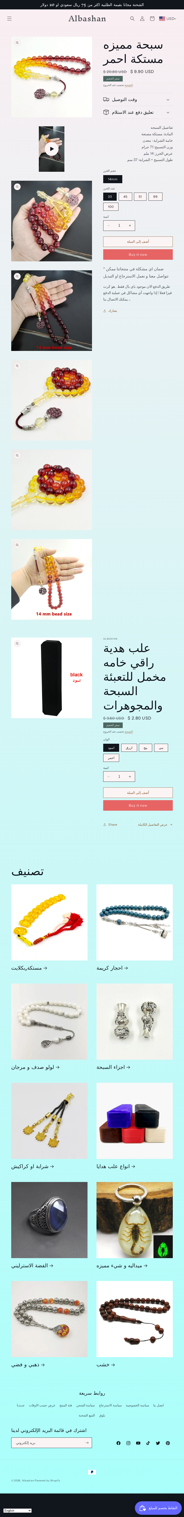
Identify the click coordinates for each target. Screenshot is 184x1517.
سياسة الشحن (85, 1405)
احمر (111, 758)
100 (111, 207)
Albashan (28, 1480)
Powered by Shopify (47, 1480)
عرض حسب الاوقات (42, 1405)
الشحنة (129, 85)
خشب (103, 1364)
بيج (145, 748)
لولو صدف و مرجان (32, 1067)
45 (125, 197)
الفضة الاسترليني (29, 1265)
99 (155, 197)
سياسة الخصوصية (137, 1405)
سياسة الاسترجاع (110, 1405)
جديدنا (21, 1405)
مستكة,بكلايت (26, 967)
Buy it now (138, 254)
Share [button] (112, 825)
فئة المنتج (65, 1405)
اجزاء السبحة (110, 1067)
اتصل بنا (158, 1405)
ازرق (129, 748)
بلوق (102, 1415)
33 (110, 197)
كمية (106, 216)
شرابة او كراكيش (29, 1166)
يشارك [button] (112, 311)
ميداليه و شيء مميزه (119, 1265)
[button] (9, 19)
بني (161, 748)
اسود (111, 748)
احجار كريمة (109, 967)
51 (140, 197)
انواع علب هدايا (113, 1166)
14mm (113, 179)
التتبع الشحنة (87, 1415)
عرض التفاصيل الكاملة (152, 825)
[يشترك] (87, 1442)
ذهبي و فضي (25, 1364)
